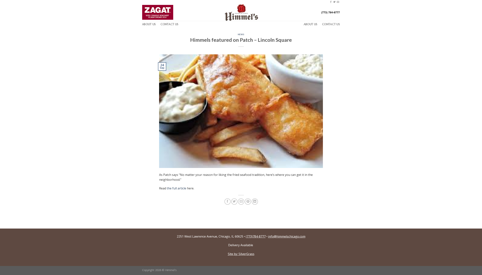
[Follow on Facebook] (331, 2)
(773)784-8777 (256, 236)
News (241, 34)
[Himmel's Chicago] (241, 12)
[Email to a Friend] (241, 201)
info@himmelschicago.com (286, 236)
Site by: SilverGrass (241, 254)
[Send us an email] (338, 2)
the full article (176, 188)
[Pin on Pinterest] (248, 201)
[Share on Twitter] (234, 201)
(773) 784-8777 (330, 12)
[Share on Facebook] (227, 201)
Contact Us (169, 24)
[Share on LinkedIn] (255, 201)
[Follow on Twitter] (334, 2)
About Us (149, 24)
